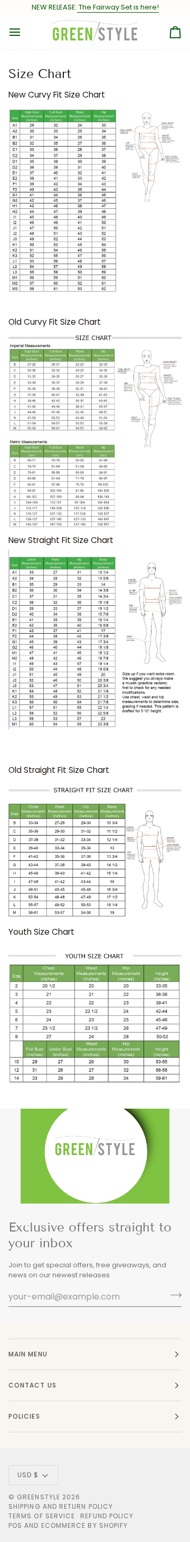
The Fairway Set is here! (118, 7)
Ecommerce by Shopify (84, 1525)
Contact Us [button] (32, 1385)
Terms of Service (41, 1515)
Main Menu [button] (28, 1354)
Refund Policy (107, 1515)
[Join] (173, 1295)
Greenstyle (38, 1496)
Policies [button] (24, 1416)
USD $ (28, 1474)
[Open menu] (24, 32)
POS (15, 1525)
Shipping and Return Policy (60, 1506)
